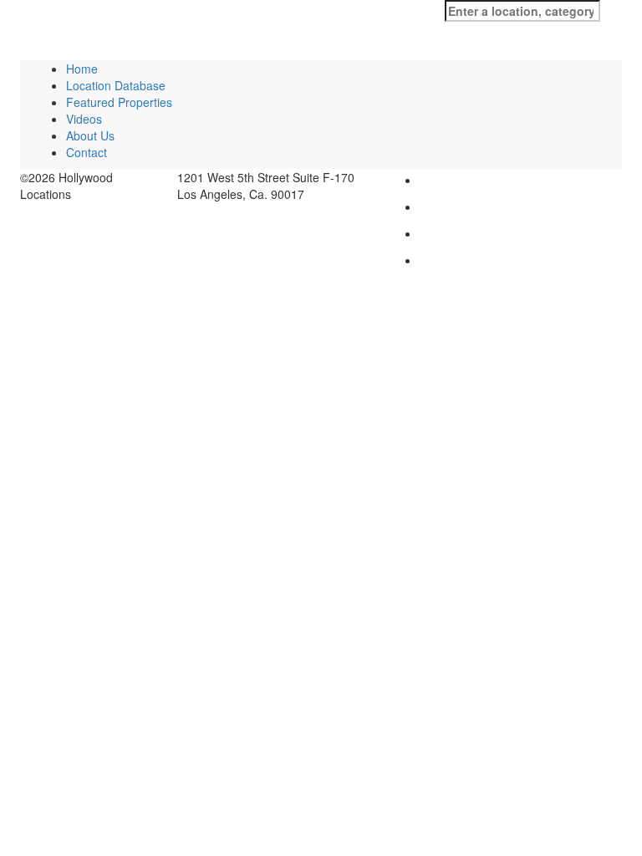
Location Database (116, 85)
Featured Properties (119, 102)
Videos (84, 118)
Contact (86, 152)
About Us (90, 135)
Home (82, 68)
